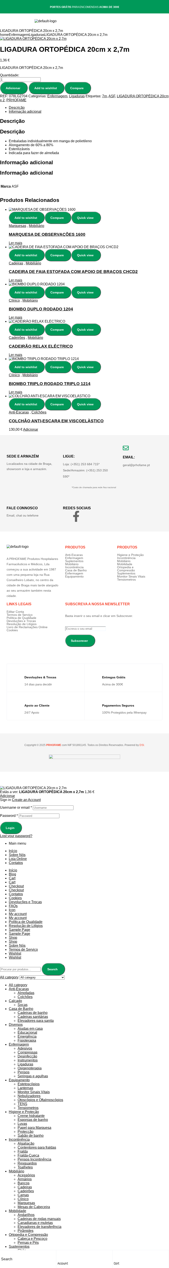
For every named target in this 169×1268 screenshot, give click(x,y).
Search (52, 969)
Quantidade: (9, 75)
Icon (12, 910)
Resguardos (27, 1163)
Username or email (16, 807)
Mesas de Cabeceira (34, 1207)
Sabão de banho (31, 1135)
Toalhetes (25, 1167)
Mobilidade (124, 564)
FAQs (13, 906)
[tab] (89, 108)
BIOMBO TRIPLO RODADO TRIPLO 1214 (49, 383)
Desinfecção (27, 1056)
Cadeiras (16, 263)
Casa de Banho (76, 570)
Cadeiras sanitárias (33, 1017)
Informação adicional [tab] (26, 162)
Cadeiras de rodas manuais (39, 1219)
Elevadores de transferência (39, 1227)
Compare (77, 88)
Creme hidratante (31, 1116)
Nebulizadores (29, 1096)
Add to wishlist (45, 88)
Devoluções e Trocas (21, 620)
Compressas (27, 1052)
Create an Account (26, 800)
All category (18, 985)
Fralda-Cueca (28, 1155)
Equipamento (74, 576)
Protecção (25, 1131)
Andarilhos (26, 1215)
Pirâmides (25, 1231)
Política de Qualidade (21, 617)
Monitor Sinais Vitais (131, 576)
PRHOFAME (16, 100)
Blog (12, 874)
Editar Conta (15, 611)
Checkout (16, 886)
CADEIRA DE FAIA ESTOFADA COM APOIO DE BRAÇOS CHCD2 (73, 271)
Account (62, 1263)
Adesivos (25, 1048)
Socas (23, 1005)
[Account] (59, 1254)
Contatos (16, 863)
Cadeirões (17, 338)
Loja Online (18, 859)
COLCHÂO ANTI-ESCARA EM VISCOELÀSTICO (56, 421)
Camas (23, 1195)
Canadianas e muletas (35, 1223)
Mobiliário (36, 226)
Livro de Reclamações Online (27, 627)
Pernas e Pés (28, 1242)
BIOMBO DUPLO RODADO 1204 (41, 309)
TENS (22, 1104)
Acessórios (26, 1175)
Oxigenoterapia (30, 1068)
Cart (116, 1263)
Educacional (27, 1032)
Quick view (85, 218)
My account (18, 914)
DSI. (142, 745)
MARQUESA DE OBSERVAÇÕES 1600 (47, 234)
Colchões (38, 412)
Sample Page (19, 930)
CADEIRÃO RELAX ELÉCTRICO (41, 346)
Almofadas (26, 993)
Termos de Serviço (20, 614)
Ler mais (15, 243)
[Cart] (116, 1254)
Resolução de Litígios (22, 624)
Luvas (22, 1124)
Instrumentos (28, 1060)
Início (13, 851)
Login (10, 828)
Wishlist (15, 953)
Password (9, 816)
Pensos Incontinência (34, 1159)
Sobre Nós (17, 855)
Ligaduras (36, 35)
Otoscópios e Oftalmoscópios (40, 1100)
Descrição (17, 107)
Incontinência (74, 567)
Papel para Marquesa (34, 1128)
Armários (25, 1179)
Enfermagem (19, 35)
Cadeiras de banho (33, 1013)
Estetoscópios (29, 1084)
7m (104, 96)
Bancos (23, 1183)
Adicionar (13, 88)
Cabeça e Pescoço (32, 1238)
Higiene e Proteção (130, 554)
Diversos (16, 1024)
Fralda (23, 1151)
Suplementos (74, 561)
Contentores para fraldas (37, 1147)
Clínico (14, 300)
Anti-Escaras (19, 412)
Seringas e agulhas (33, 1076)
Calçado (15, 1001)
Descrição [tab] (12, 121)
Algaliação (26, 1143)
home (4, 35)
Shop (13, 937)
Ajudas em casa (30, 1028)
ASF (111, 96)
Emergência (27, 1036)
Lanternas (25, 1088)
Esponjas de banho (33, 1120)
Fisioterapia (27, 1040)
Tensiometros (126, 579)
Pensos (23, 1072)
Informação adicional (25, 111)
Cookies (12, 630)
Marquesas (17, 226)
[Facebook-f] (76, 516)
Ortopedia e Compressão (126, 569)
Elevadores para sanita (36, 1021)
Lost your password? (16, 836)
